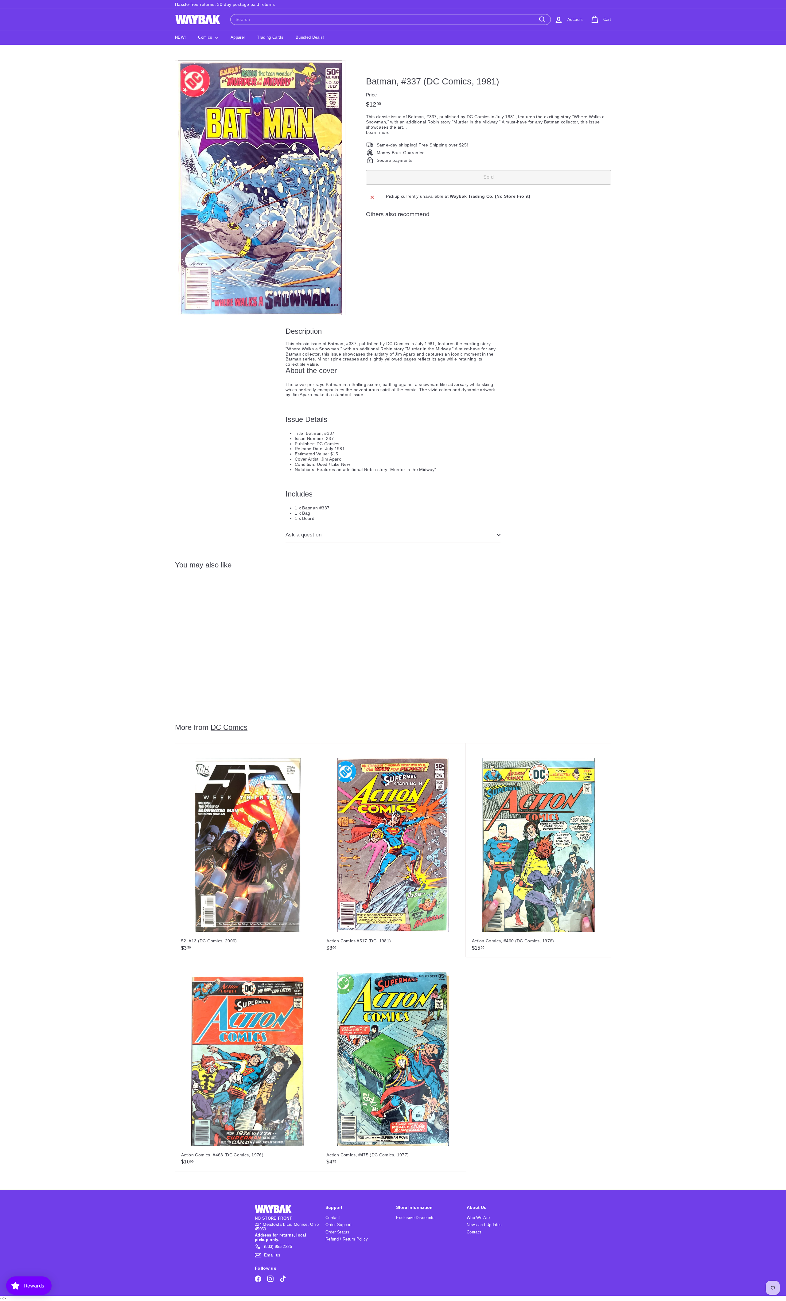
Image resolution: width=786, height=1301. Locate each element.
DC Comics (229, 727)
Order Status (337, 1232)
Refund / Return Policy (346, 1239)
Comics (205, 37)
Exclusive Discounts (415, 1217)
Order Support (338, 1224)
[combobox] (390, 19)
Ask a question (303, 535)
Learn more (378, 132)
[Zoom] (260, 187)
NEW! (180, 37)
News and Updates (484, 1224)
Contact (332, 1217)
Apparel (238, 37)
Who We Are (478, 1217)
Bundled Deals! (310, 37)
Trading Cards (270, 37)
